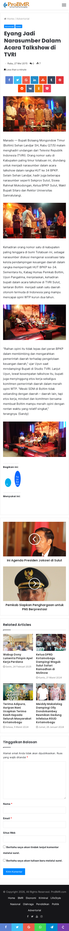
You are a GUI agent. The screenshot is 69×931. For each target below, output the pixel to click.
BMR (20, 897)
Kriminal (43, 897)
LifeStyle (56, 897)
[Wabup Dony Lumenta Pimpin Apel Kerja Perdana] (18, 642)
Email (7, 818)
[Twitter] (32, 916)
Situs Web (9, 832)
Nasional (15, 904)
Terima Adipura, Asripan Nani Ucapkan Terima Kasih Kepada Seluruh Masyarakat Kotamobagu (17, 713)
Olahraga (28, 904)
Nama (7, 803)
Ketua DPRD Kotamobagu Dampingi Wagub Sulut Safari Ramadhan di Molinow (48, 664)
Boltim (18, 26)
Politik (55, 904)
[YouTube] (36, 916)
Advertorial (22, 18)
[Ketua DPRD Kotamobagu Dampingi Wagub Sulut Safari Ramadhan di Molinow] (51, 642)
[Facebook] (27, 916)
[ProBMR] (16, 5)
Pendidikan (42, 904)
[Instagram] (41, 916)
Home (10, 18)
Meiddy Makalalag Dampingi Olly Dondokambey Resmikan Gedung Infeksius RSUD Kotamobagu (49, 713)
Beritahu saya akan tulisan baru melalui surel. (34, 860)
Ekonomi (31, 897)
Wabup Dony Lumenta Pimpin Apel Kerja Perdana (18, 658)
